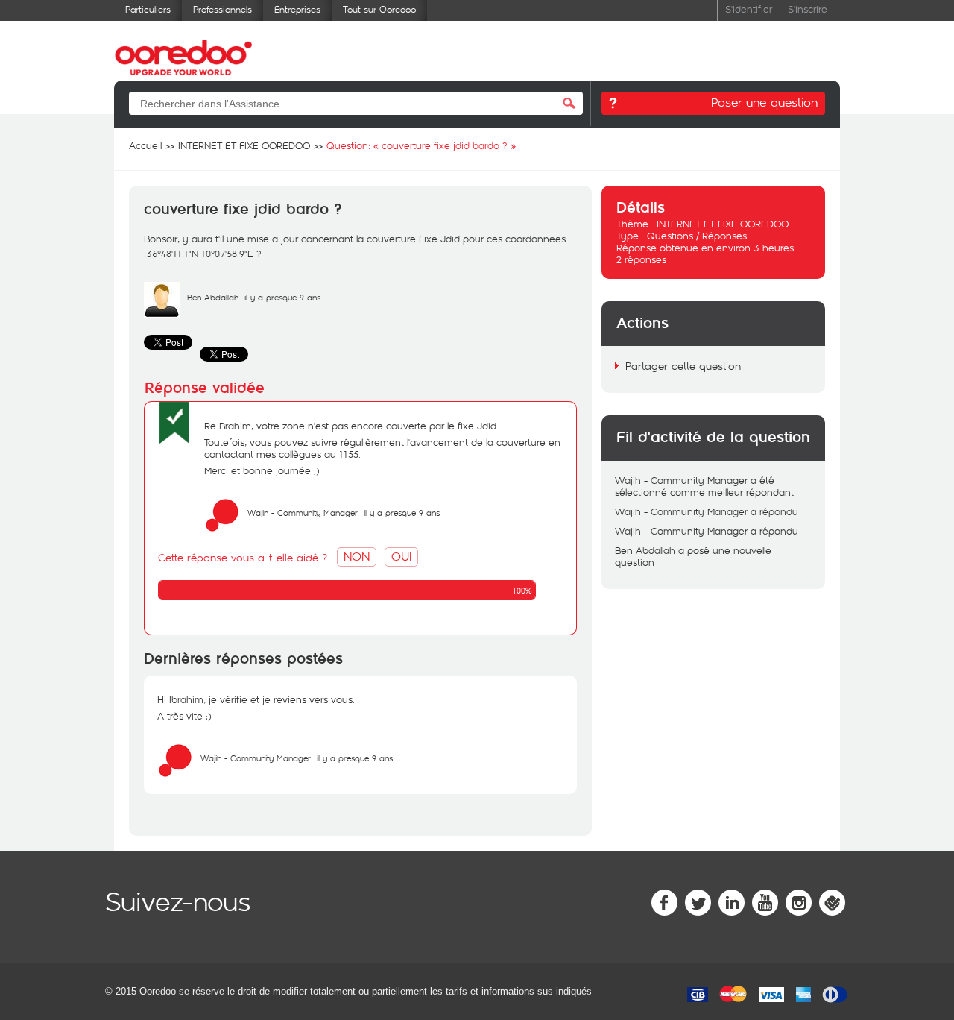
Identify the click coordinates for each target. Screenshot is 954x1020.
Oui (401, 555)
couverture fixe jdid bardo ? (242, 209)
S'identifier (748, 8)
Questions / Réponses (697, 235)
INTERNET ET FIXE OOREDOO (723, 223)
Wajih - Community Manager (302, 512)
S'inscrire (807, 8)
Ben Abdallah (212, 297)
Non (357, 555)
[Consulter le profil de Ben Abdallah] (162, 314)
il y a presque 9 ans (402, 512)
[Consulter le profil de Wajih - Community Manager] (222, 529)
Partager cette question (683, 365)
